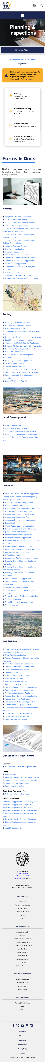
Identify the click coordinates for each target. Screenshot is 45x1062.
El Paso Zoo (22, 901)
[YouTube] (21, 1025)
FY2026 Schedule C (13, 828)
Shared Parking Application (16, 363)
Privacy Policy (22, 1045)
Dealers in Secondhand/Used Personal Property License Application (19, 530)
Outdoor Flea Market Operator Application (22, 343)
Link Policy (22, 1040)
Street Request (22, 986)
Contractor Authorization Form (17, 517)
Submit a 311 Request (22, 979)
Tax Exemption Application (15, 263)
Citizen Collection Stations (22, 939)
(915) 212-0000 (20, 878)
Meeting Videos (22, 952)
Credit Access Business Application (19, 526)
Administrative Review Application (19, 254)
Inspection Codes (12, 523)
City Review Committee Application (19, 325)
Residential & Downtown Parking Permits (21, 278)
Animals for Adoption (22, 932)
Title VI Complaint (22, 989)
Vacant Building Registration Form (19, 602)
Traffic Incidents (22, 956)
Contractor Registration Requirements (20, 520)
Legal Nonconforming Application (18, 340)
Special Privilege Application (16, 587)
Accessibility (22, 1032)
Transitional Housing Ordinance (18, 783)
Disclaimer (22, 1036)
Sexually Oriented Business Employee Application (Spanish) (19, 568)
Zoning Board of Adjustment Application (21, 372)
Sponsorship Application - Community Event (20, 801)
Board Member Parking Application (19, 502)
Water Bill (23, 1010)
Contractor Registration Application (19, 514)
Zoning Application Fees (15, 786)
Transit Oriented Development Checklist (21, 780)
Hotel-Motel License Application (18, 537)
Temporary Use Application (16, 252)
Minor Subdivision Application (17, 684)
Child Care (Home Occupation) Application (22, 508)
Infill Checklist (11, 774)
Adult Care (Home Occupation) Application (22, 493)
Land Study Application (14, 672)
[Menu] (22, 15)
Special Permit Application (16, 366)
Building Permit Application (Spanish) (20, 222)
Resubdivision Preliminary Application (20, 701)
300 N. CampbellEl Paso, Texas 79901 (22, 875)
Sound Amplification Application (18, 578)
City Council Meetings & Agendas (22, 945)
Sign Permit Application (14, 249)
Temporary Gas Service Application (19, 275)
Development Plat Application (17, 669)
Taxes (22, 1006)
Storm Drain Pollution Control (16, 428)
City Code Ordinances (22, 942)
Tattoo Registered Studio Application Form (22, 596)
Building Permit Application (16, 219)
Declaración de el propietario (16, 225)
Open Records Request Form (17, 552)
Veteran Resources (22, 966)
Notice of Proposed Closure (16, 246)
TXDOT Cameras (22, 959)
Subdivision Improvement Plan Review (20, 431)
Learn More (29, 79)
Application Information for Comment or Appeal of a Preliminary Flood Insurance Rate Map (21, 437)
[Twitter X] (16, 1025)
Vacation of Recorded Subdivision (18, 716)
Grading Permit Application (16, 425)
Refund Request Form (13, 555)
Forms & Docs (31, 59)
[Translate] (34, 5)
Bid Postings (23, 935)
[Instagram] (26, 1025)
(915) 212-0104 (22, 64)
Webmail (22, 1053)
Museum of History (22, 912)
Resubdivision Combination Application (21, 696)
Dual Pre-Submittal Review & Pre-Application (21, 228)
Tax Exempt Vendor (13, 599)
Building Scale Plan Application (17, 322)
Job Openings (22, 949)
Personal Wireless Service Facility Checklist (22, 777)
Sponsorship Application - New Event (18, 807)
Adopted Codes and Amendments (18, 216)
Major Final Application (14, 678)
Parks (22, 918)
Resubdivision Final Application (17, 699)
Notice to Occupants (13, 272)
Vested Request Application (16, 719)
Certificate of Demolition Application (19, 260)
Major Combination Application (17, 675)
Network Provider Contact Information (20, 819)
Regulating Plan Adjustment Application (21, 348)
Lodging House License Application (19, 546)
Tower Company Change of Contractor (20, 369)
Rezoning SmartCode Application (18, 360)
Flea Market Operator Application (18, 534)
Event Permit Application (13, 231)
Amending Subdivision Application (19, 663)
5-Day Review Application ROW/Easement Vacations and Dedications (21, 650)
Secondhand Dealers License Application (21, 558)
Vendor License (11, 605)
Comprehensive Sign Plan (15, 328)
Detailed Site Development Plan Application (23, 337)
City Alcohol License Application (18, 511)
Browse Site (21, 50)
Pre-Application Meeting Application (19, 693)
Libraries (22, 915)
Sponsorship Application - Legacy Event (19, 804)
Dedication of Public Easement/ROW (19, 666)
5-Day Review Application (15, 655)
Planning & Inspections (16, 59)
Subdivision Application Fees (17, 794)
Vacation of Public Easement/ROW (19, 713)
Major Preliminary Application (16, 681)
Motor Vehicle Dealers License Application (22, 549)
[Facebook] (13, 1025)
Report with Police (22, 983)
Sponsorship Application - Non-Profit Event (20, 810)
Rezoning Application (14, 351)
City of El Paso (19, 1058)
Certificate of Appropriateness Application (22, 257)
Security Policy (22, 1049)
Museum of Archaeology (22, 905)
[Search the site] (41, 6)
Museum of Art (22, 908)
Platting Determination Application (19, 690)
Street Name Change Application (18, 704)
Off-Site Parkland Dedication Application (21, 687)
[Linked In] (30, 1025)
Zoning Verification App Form (17, 381)
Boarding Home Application (16, 505)
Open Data (22, 962)
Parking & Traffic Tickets (22, 1003)
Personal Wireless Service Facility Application (23, 346)
